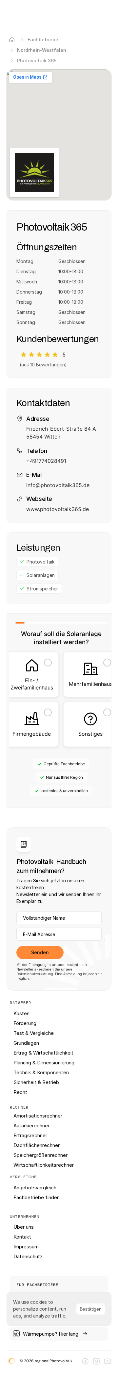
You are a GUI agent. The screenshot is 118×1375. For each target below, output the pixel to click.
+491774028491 (46, 461)
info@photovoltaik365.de (57, 485)
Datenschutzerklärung (34, 974)
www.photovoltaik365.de (57, 509)
